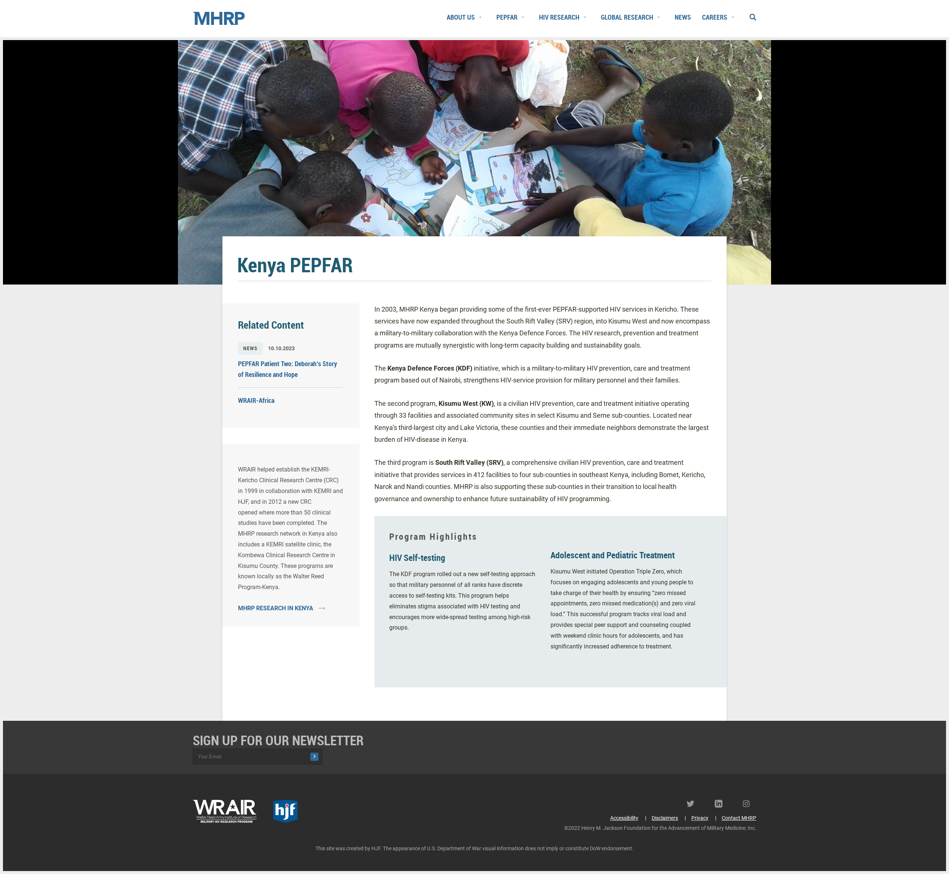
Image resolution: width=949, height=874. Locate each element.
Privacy (699, 818)
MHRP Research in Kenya (275, 608)
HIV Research (559, 17)
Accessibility (624, 818)
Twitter (693, 804)
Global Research (627, 17)
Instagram (749, 804)
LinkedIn (721, 804)
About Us (461, 17)
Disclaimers (665, 818)
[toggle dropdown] (480, 17)
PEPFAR (507, 17)
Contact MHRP (739, 818)
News (683, 17)
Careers (714, 17)
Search (752, 15)
